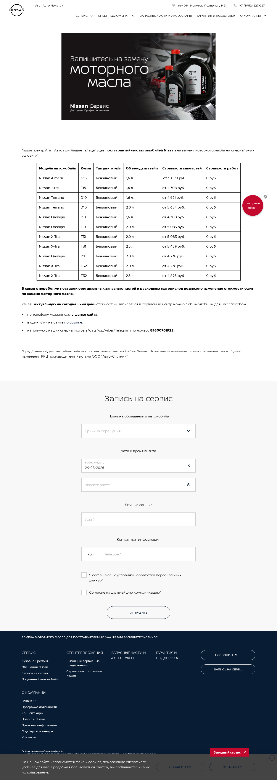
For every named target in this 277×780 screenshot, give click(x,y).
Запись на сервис (35, 673)
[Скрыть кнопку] (265, 197)
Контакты (29, 737)
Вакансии (29, 701)
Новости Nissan (33, 719)
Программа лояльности (39, 707)
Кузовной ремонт (35, 661)
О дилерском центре (37, 731)
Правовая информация (39, 725)
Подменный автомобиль (40, 679)
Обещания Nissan (35, 667)
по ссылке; (73, 322)
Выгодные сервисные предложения (83, 663)
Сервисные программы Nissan (84, 673)
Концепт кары (32, 713)
